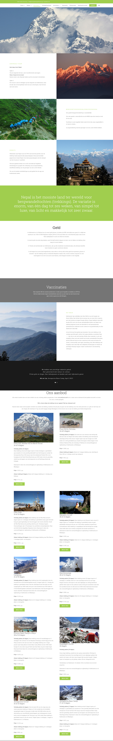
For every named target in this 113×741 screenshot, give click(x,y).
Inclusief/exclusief (63, 397)
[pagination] (55, 382)
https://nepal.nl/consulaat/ (17, 75)
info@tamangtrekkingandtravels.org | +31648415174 (39, 1)
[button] (99, 5)
